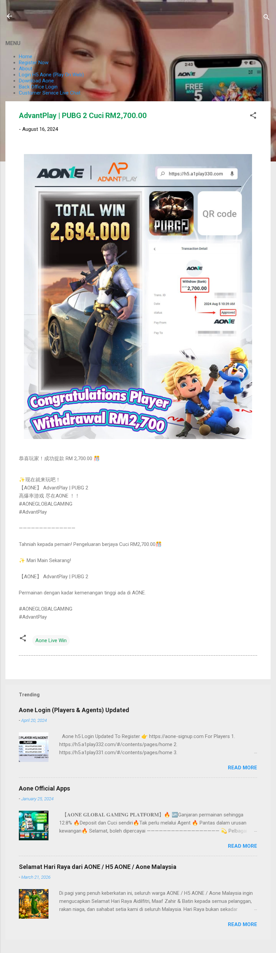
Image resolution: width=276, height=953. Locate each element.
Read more (242, 768)
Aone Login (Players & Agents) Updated (74, 709)
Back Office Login (38, 87)
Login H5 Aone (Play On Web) (51, 75)
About (25, 69)
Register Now (33, 63)
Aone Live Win (51, 640)
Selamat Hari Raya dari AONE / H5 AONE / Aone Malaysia (97, 866)
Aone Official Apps (44, 788)
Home (25, 56)
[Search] (267, 18)
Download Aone (36, 81)
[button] (253, 116)
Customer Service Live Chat (49, 93)
